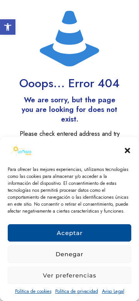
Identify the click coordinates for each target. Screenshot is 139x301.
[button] (7, 27)
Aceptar (70, 233)
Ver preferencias (70, 275)
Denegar (69, 254)
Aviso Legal (113, 291)
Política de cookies (33, 291)
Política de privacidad (76, 291)
